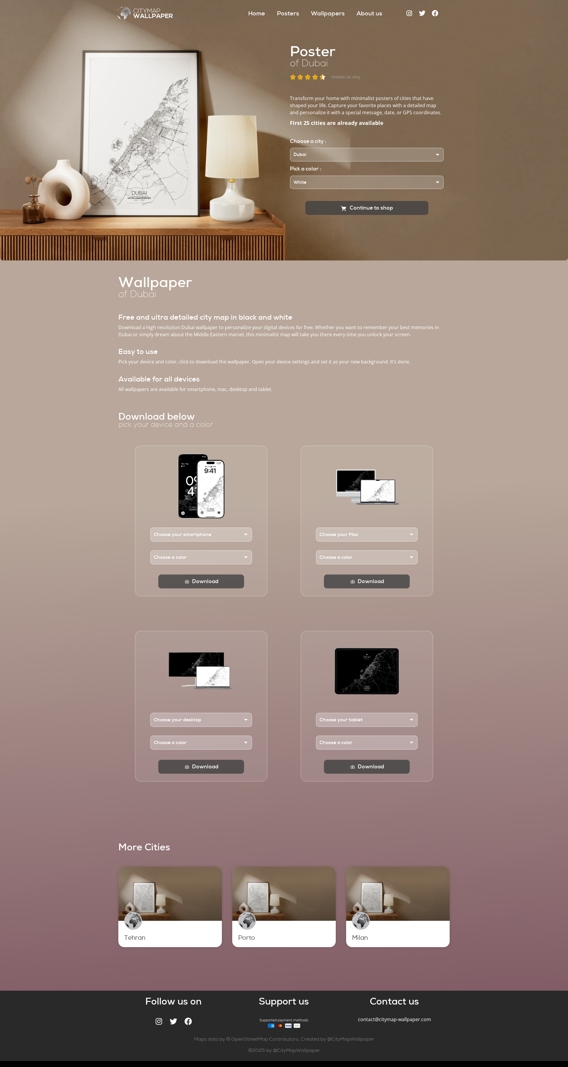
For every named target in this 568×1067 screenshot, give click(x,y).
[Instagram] (409, 13)
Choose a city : (308, 141)
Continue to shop (370, 207)
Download (205, 581)
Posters (288, 13)
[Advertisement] (287, 812)
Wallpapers (328, 13)
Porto (246, 938)
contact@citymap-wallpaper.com (394, 1019)
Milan (360, 938)
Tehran (135, 938)
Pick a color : (305, 168)
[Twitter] (422, 13)
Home (256, 13)
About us (369, 13)
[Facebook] (435, 13)
